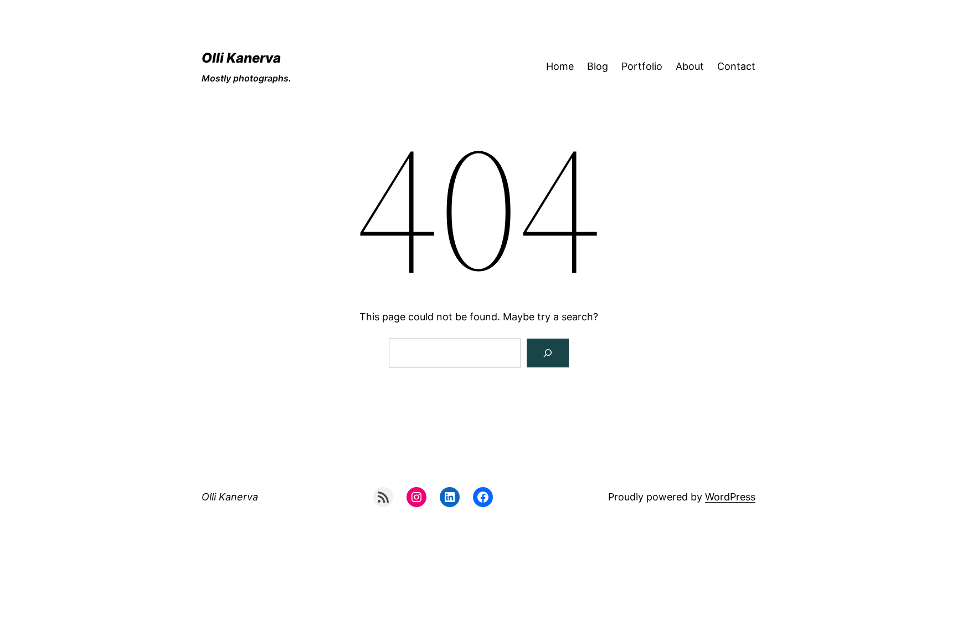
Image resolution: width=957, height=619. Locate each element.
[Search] (548, 353)
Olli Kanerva (241, 58)
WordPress (730, 497)
